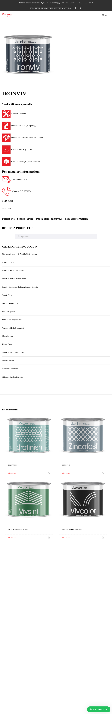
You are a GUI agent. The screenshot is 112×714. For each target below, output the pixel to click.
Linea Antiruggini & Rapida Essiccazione (19, 254)
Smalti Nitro (7, 295)
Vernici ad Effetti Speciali (13, 328)
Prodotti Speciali (9, 311)
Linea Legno (7, 336)
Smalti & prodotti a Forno (13, 352)
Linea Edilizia (8, 360)
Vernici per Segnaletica (12, 320)
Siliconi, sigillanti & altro (12, 377)
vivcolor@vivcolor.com (30, 3)
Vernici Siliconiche (10, 303)
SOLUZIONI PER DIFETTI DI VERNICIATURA (50, 8)
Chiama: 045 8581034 (21, 191)
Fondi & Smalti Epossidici (13, 270)
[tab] (8, 220)
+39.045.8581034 (50, 3)
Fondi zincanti (8, 262)
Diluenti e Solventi (10, 369)
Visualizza (12, 473)
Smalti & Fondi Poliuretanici (14, 279)
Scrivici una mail (19, 179)
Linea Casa (6, 208)
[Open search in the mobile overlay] (56, 236)
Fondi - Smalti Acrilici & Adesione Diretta (20, 287)
